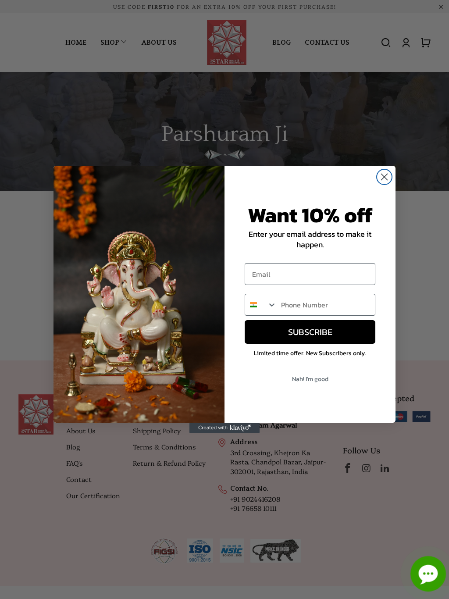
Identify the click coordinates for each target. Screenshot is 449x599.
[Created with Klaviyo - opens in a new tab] (224, 428)
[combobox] (261, 304)
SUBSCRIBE (310, 332)
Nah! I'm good (310, 379)
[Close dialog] (384, 177)
